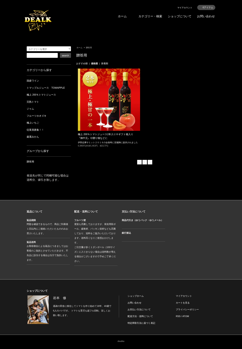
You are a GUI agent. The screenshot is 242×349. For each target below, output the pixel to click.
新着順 (104, 63)
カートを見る (183, 302)
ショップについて (179, 16)
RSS (178, 316)
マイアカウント (184, 7)
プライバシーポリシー (187, 309)
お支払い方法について (139, 309)
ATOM (185, 316)
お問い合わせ (206, 16)
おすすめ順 (82, 63)
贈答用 (89, 47)
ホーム (122, 16)
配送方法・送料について (140, 316)
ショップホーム (136, 296)
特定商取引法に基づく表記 (141, 323)
